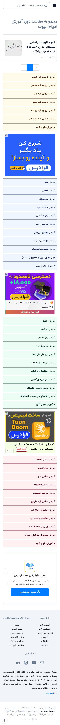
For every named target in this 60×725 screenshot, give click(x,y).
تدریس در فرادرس (45, 633)
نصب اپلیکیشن (28, 592)
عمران (16, 625)
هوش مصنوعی (17, 633)
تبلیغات (44, 641)
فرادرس (45, 637)
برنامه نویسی (16, 629)
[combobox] (24, 5)
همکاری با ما (45, 629)
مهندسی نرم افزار (16, 645)
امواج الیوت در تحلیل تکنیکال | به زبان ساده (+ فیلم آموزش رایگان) (40, 47)
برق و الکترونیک (17, 637)
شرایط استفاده (48, 711)
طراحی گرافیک (16, 641)
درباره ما (44, 645)
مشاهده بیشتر (51, 693)
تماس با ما (45, 625)
